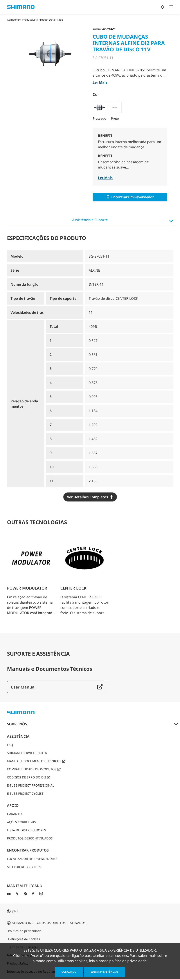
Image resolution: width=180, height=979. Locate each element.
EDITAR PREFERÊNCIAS (104, 972)
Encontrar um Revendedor (132, 197)
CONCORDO (68, 972)
